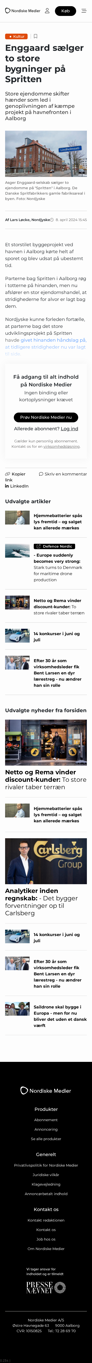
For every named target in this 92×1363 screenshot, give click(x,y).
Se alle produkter (46, 1139)
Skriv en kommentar (66, 474)
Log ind (69, 429)
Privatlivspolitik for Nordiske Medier (46, 1165)
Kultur (19, 36)
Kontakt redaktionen (46, 1220)
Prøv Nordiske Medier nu (46, 417)
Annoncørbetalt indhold (46, 1194)
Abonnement (46, 1120)
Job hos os (46, 1239)
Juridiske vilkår (46, 1175)
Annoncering (46, 1129)
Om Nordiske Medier (46, 1248)
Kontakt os (46, 1229)
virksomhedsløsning (61, 446)
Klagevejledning (46, 1184)
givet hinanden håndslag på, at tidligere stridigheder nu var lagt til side (46, 347)
